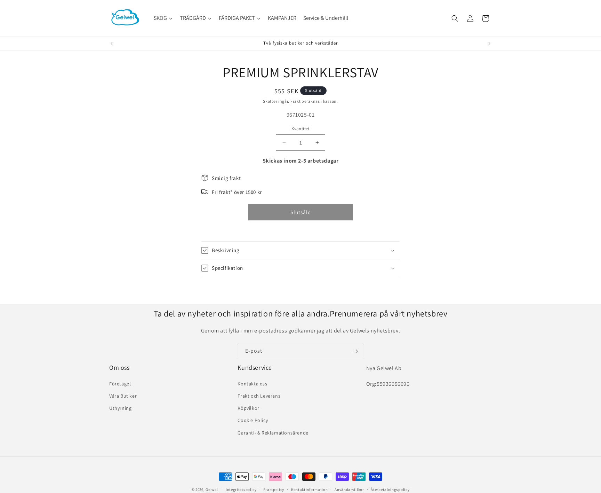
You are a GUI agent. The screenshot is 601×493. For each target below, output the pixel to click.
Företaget (120, 384)
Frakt (295, 101)
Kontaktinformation (309, 489)
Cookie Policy (253, 420)
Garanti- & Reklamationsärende (273, 432)
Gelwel (212, 489)
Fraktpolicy (273, 489)
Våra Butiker (123, 396)
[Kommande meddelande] (489, 43)
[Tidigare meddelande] (111, 43)
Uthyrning (120, 408)
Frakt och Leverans (259, 396)
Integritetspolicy (241, 489)
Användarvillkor (349, 489)
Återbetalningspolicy (390, 489)
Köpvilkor (248, 408)
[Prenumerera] (355, 351)
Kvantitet (300, 129)
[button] (455, 18)
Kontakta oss (252, 384)
